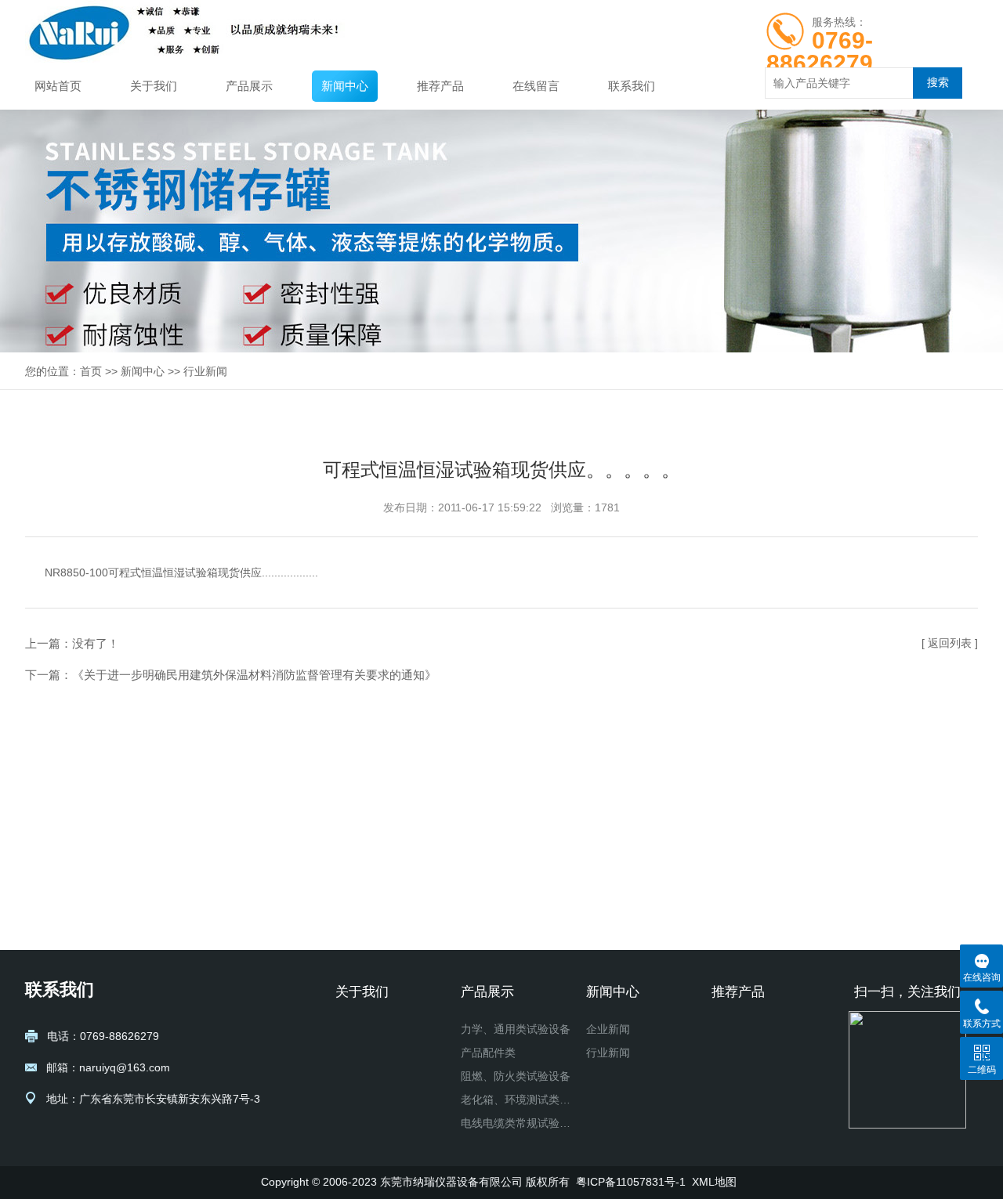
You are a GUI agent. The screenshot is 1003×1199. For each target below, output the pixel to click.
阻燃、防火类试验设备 (515, 1076)
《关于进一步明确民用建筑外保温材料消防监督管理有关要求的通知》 (254, 674)
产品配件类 (488, 1052)
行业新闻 (205, 371)
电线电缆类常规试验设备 (517, 1123)
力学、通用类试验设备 (515, 1029)
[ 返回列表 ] (950, 643)
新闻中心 (344, 85)
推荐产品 (440, 85)
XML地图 (714, 1182)
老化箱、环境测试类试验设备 (517, 1099)
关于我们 (153, 85)
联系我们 (631, 85)
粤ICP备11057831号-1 (631, 1182)
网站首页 (57, 85)
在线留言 (535, 85)
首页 (91, 371)
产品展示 (249, 85)
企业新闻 (608, 1029)
